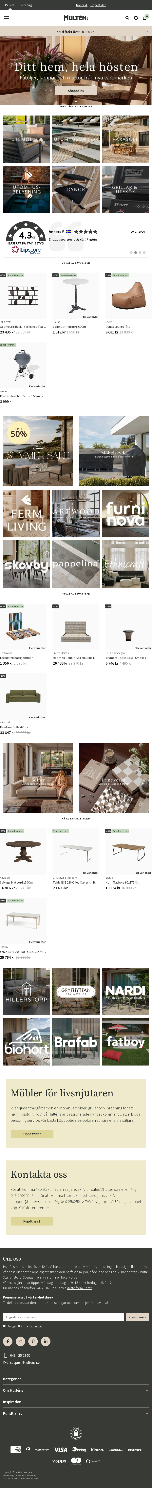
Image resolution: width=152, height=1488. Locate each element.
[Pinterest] (33, 1341)
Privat (10, 5)
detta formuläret (79, 1288)
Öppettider (98, 5)
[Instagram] (20, 1341)
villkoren (36, 1326)
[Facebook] (7, 1341)
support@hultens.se (25, 1362)
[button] (76, 101)
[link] (76, 237)
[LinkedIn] (45, 1341)
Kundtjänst (31, 1221)
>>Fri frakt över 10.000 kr (75, 31)
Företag (25, 5)
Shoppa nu (76, 90)
